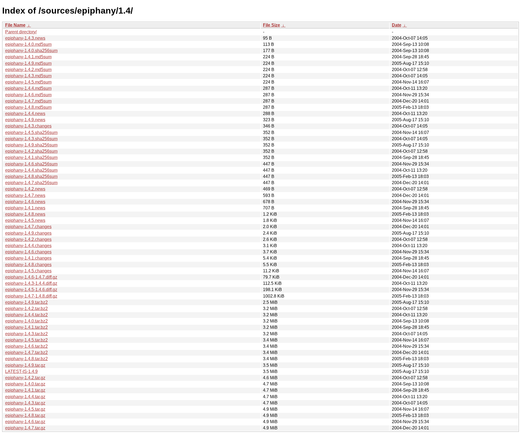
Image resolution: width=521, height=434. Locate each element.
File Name (15, 25)
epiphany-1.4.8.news (25, 214)
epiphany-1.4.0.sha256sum (31, 50)
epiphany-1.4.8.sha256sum (31, 176)
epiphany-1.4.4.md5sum (28, 88)
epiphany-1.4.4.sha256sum (31, 170)
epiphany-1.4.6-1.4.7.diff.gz (31, 277)
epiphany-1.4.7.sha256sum (31, 182)
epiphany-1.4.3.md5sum (28, 76)
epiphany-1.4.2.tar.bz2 (26, 308)
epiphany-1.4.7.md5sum (28, 101)
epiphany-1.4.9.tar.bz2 (26, 302)
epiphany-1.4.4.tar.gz (25, 396)
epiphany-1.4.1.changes (28, 258)
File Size (271, 25)
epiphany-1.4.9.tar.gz (25, 365)
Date (396, 25)
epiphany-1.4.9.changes (28, 233)
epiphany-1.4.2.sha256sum (31, 151)
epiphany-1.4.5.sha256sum (31, 132)
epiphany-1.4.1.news (25, 208)
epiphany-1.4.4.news (25, 113)
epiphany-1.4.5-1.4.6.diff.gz (31, 289)
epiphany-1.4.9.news (25, 119)
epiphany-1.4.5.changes (28, 271)
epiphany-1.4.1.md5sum (28, 57)
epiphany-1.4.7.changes (28, 226)
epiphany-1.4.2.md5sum (28, 69)
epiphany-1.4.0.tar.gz (25, 384)
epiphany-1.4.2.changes (28, 239)
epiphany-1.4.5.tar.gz (25, 409)
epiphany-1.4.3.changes (28, 126)
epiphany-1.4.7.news (25, 195)
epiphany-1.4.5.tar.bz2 (26, 340)
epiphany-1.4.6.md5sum (28, 94)
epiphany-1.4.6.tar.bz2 (26, 346)
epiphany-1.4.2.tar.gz (25, 377)
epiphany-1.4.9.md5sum (28, 63)
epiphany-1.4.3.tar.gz (25, 403)
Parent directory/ (21, 32)
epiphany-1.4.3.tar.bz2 (26, 333)
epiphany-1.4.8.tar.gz (25, 415)
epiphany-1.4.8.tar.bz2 (26, 358)
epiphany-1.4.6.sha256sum (31, 164)
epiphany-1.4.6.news (25, 201)
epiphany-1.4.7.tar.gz (25, 428)
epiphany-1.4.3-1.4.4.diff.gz (31, 283)
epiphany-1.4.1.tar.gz (25, 390)
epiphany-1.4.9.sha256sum (31, 145)
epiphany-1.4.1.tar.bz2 (26, 327)
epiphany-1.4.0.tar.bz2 (26, 321)
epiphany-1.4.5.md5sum (28, 82)
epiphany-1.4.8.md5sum (28, 107)
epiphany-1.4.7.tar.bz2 (26, 352)
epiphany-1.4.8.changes (28, 264)
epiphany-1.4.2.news (25, 189)
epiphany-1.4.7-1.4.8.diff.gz (31, 296)
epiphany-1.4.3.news (25, 38)
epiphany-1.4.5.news (25, 220)
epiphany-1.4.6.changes (28, 252)
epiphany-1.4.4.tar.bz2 (26, 314)
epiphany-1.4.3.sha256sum (31, 138)
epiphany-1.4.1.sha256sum (31, 157)
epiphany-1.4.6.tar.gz (25, 421)
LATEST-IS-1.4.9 (21, 371)
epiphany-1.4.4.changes (28, 245)
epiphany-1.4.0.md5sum (28, 44)
